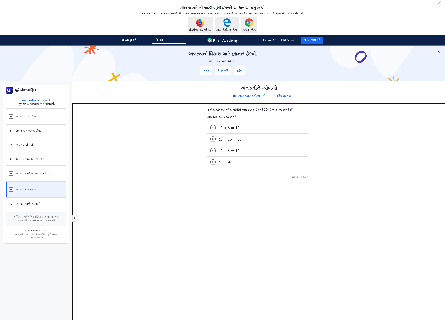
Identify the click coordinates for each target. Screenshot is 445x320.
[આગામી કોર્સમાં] (64, 104)
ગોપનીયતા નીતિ (38, 234)
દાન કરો (267, 40)
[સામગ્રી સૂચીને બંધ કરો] (75, 218)
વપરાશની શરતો (21, 234)
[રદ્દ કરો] (439, 3)
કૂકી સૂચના (52, 234)
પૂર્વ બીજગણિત (32, 216)
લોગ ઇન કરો (288, 40)
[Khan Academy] (222, 40)
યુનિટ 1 (46, 100)
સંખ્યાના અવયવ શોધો (28, 130)
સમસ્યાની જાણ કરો (300, 177)
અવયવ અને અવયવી (28, 203)
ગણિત (17, 216)
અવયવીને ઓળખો (26, 189)
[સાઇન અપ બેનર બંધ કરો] (438, 51)
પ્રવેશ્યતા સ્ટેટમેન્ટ (36, 237)
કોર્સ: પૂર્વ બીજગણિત (31, 100)
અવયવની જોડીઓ (26, 116)
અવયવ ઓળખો (25, 145)
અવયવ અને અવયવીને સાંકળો (33, 173)
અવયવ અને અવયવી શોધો (31, 159)
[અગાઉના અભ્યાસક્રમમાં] (8, 104)
